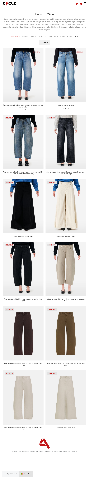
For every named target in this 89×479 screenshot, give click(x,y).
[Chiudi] (5, 474)
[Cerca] (71, 3)
